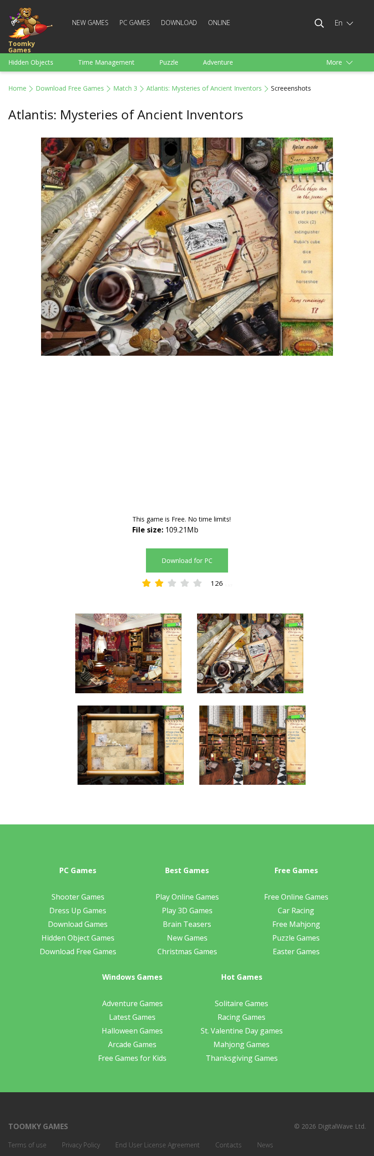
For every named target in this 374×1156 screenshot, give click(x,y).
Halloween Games (132, 1031)
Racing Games (241, 1017)
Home (17, 88)
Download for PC (187, 560)
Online (219, 22)
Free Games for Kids (132, 1058)
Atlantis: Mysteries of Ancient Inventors (204, 88)
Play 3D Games (187, 910)
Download (179, 22)
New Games (90, 22)
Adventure (218, 62)
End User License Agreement (157, 1145)
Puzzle (168, 62)
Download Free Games (70, 88)
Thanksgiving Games (242, 1058)
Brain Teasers (187, 924)
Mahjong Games (241, 1044)
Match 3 (125, 88)
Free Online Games (296, 897)
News (265, 1145)
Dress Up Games (77, 910)
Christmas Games (187, 951)
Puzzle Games (296, 938)
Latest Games (132, 1017)
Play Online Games (187, 897)
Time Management (106, 62)
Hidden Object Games (78, 938)
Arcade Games (132, 1044)
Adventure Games (132, 1003)
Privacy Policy (81, 1145)
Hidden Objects (30, 62)
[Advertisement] (187, 436)
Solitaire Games (241, 1003)
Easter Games (296, 951)
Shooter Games (78, 897)
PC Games (134, 22)
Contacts (228, 1145)
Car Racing (296, 910)
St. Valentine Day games (242, 1031)
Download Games (78, 924)
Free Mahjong (296, 924)
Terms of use (27, 1145)
